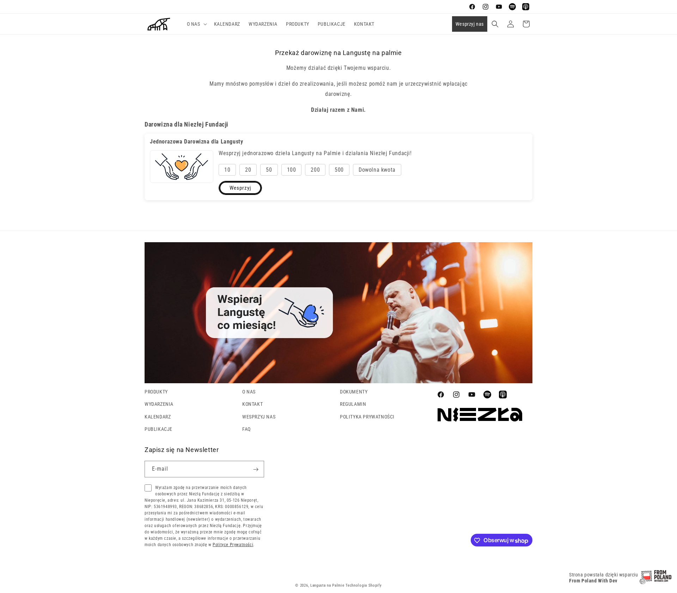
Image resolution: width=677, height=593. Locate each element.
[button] (196, 24)
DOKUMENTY (353, 392)
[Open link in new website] (655, 582)
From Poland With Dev (593, 580)
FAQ (246, 429)
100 (291, 169)
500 (339, 169)
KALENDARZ (158, 416)
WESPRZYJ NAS (258, 416)
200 (315, 169)
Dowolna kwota (377, 169)
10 (227, 169)
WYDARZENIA (159, 404)
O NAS (249, 392)
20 (248, 169)
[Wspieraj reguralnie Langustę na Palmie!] (338, 381)
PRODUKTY (156, 392)
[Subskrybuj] (256, 469)
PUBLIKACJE (158, 429)
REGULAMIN (353, 404)
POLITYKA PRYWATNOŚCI (367, 416)
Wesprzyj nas (470, 24)
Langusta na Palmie (327, 585)
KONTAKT (252, 404)
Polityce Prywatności (233, 545)
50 (269, 169)
